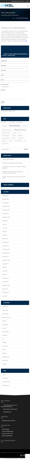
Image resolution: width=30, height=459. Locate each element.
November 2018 (6, 253)
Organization (4, 60)
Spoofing (4, 353)
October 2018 (5, 256)
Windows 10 (5, 360)
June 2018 (4, 271)
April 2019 (4, 235)
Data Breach (14, 125)
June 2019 (4, 228)
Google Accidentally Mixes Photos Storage (12, 163)
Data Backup (4, 126)
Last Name (3, 70)
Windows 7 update (5, 143)
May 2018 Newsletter (5, 135)
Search (26, 149)
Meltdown (14, 135)
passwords (14, 138)
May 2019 (4, 231)
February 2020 (5, 199)
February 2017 (5, 292)
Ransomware (4, 140)
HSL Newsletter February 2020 (8, 111)
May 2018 (4, 274)
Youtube (4, 364)
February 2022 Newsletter (8, 159)
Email (2, 79)
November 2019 (6, 210)
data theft (25, 126)
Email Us (27, 1)
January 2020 (5, 202)
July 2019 (4, 224)
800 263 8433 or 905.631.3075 (18, 1)
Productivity (5, 346)
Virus (25, 140)
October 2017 (5, 281)
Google (4, 328)
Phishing (4, 342)
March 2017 (5, 289)
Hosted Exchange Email (7, 431)
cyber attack (4, 122)
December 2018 (6, 249)
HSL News (4, 335)
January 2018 (5, 278)
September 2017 (6, 285)
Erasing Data (5, 324)
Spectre (10, 140)
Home (13, 18)
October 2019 (5, 213)
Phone (2, 75)
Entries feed (5, 378)
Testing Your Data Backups (13, 28)
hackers (14, 132)
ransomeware (20, 138)
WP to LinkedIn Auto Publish (10, 458)
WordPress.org (5, 385)
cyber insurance (12, 122)
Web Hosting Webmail (7, 435)
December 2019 (6, 206)
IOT (19, 132)
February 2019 (5, 242)
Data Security (5, 313)
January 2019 (5, 246)
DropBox (4, 321)
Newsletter (20, 135)
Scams (4, 349)
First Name (3, 65)
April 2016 (4, 296)
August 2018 (5, 263)
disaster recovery (20, 130)
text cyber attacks (18, 140)
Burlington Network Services (8, 420)
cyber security (20, 122)
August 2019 (5, 220)
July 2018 (4, 267)
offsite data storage (5, 138)
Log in (3, 374)
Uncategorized (5, 357)
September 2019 (6, 217)
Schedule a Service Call (7, 433)
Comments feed (6, 381)
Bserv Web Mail (5, 429)
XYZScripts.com (22, 458)
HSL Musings (5, 331)
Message (3, 90)
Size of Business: (5, 84)
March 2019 (5, 238)
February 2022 (5, 195)
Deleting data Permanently (6, 130)
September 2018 (6, 260)
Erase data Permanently (6, 132)
